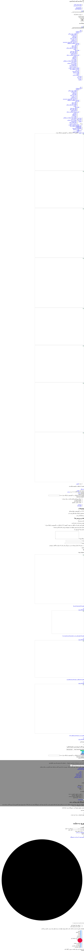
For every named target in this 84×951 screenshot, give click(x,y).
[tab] (41, 504)
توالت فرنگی (74, 46)
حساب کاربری (79, 773)
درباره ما (80, 78)
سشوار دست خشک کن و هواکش (70, 60)
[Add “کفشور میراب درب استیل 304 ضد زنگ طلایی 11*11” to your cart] (83, 738)
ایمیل (82, 543)
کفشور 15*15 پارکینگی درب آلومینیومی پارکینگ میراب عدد (72, 495)
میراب (68, 491)
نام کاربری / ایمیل (68, 828)
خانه (81, 30)
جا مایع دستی (74, 62)
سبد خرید (80, 76)
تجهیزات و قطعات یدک (74, 69)
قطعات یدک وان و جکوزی (74, 67)
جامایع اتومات (74, 64)
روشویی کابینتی (76, 75)
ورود (80, 771)
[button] (42, 17)
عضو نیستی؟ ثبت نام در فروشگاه (77, 837)
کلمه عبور (70, 829)
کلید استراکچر (74, 53)
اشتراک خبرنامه (78, 776)
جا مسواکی (74, 58)
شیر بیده (77, 70)
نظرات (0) (79, 505)
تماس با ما (79, 77)
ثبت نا (80, 772)
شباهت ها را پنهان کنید (75, 925)
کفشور (77, 73)
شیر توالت (74, 36)
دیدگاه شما (81, 538)
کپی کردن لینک (69, 749)
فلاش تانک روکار (73, 52)
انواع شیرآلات (74, 35)
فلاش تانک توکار (73, 51)
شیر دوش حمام (73, 38)
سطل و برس (74, 59)
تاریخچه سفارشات (78, 777)
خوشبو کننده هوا (76, 71)
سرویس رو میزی (73, 66)
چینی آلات (77, 44)
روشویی (75, 49)
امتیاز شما (81, 529)
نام (83, 540)
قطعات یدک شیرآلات (72, 33)
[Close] (83, 2)
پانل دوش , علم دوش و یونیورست (70, 42)
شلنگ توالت (74, 37)
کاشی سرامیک (76, 72)
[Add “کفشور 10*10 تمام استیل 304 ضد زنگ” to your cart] (83, 608)
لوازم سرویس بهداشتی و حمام (73, 55)
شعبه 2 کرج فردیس (78, 5)
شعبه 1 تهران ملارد (78, 4)
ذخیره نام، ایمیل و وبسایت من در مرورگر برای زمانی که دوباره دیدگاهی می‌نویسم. (66, 545)
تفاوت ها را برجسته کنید (75, 926)
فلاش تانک (77, 50)
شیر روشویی (74, 39)
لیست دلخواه (79, 774)
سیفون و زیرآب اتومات (72, 63)
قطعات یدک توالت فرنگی (71, 47)
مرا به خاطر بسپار (79, 831)
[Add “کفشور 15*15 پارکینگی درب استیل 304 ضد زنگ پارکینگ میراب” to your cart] (83, 682)
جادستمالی (74, 57)
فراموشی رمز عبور (80, 832)
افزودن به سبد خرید (80, 496)
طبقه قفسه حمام (73, 65)
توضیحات (80, 504)
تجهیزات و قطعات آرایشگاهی (73, 43)
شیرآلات (77, 32)
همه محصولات (79, 31)
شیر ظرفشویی (73, 40)
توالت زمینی (74, 45)
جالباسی (75, 56)
